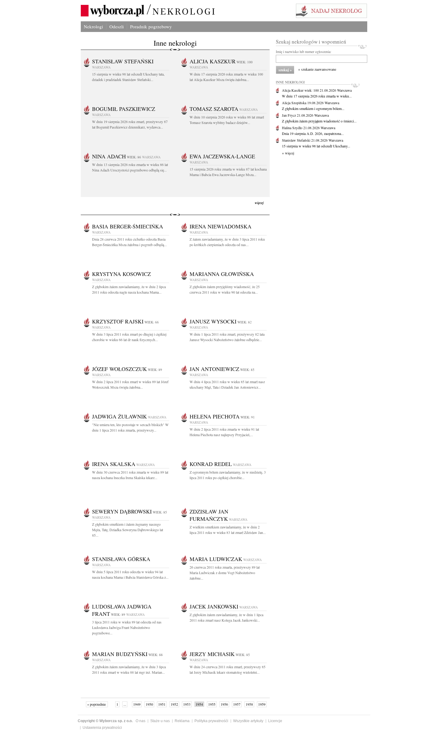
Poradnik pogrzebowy (151, 26)
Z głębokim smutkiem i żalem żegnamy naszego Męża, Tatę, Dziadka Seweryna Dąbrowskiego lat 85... (127, 530)
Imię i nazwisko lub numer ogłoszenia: (303, 51)
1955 (211, 704)
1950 (149, 704)
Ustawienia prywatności (102, 727)
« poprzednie (97, 704)
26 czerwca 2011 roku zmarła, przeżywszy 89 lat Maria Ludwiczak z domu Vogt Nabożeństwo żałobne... (225, 572)
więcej (259, 202)
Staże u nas (160, 721)
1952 (174, 704)
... (124, 704)
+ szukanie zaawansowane (317, 69)
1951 (161, 704)
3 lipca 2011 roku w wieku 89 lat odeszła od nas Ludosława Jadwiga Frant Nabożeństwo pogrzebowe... (127, 627)
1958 (249, 704)
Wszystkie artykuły (248, 721)
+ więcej (288, 152)
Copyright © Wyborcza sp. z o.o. (105, 721)
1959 (261, 704)
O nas (140, 721)
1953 (186, 704)
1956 (224, 704)
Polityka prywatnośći (211, 721)
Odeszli (116, 26)
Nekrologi (93, 26)
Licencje (275, 721)
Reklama (182, 721)
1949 (136, 704)
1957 (236, 704)
